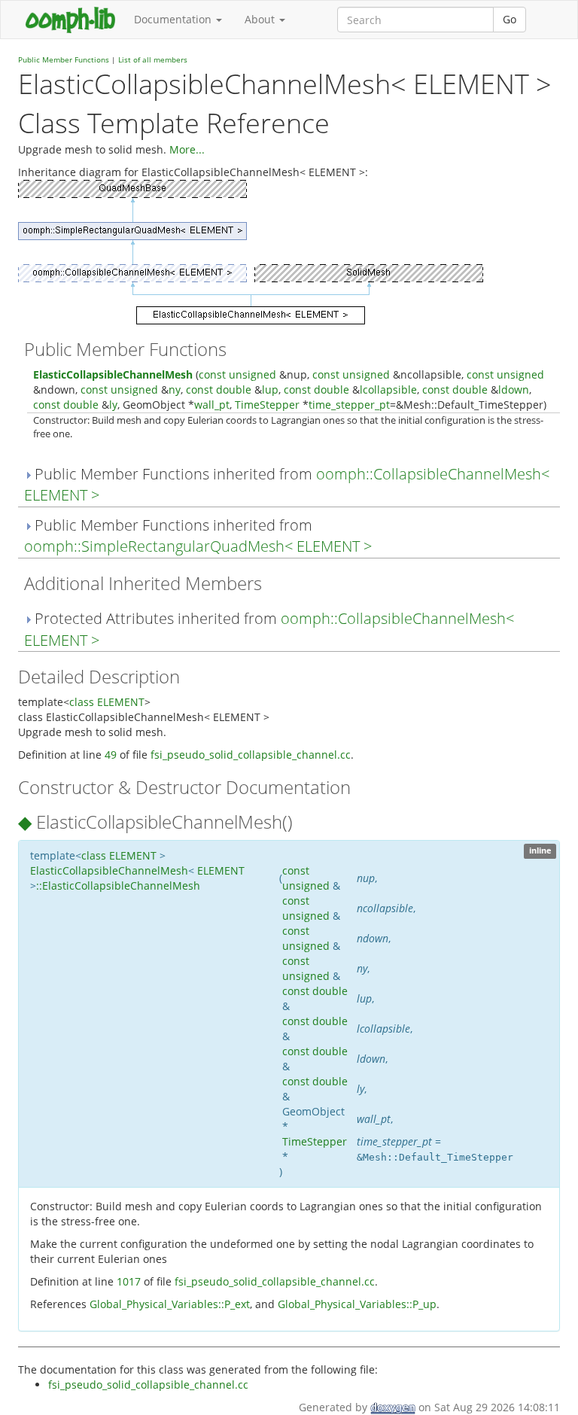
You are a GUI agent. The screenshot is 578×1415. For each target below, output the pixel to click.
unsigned (252, 374)
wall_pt (212, 404)
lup (270, 389)
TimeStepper (267, 404)
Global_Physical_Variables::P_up (357, 1304)
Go (509, 19)
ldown (513, 389)
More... (187, 149)
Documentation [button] (174, 19)
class (81, 702)
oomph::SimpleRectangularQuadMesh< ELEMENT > (198, 546)
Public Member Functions (63, 59)
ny (175, 389)
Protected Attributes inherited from (269, 629)
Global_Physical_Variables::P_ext (170, 1304)
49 (111, 754)
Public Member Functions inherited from (286, 485)
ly (113, 404)
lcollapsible (388, 389)
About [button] (261, 19)
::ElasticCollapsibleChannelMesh (118, 885)
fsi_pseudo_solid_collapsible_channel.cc (251, 754)
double (233, 389)
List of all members (152, 59)
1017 (129, 1281)
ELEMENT (120, 702)
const (212, 374)
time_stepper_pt (349, 404)
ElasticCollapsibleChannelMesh (113, 374)
